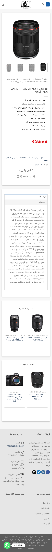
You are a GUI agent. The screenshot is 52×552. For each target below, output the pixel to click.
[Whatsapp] (7, 545)
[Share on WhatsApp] (34, 176)
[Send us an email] (34, 472)
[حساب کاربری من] (3, 4)
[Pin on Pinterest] (21, 176)
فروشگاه (37, 79)
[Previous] (44, 37)
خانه (46, 79)
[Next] (6, 37)
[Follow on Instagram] (43, 472)
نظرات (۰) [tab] (42, 202)
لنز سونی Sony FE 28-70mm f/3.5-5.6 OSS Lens (37, 396)
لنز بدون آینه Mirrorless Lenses (27, 80)
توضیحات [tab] (42, 197)
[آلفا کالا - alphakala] (26, 4)
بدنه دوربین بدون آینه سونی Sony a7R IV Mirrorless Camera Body (14, 397)
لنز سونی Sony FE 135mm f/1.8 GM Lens (37, 339)
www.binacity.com (26, 548)
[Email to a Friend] (24, 176)
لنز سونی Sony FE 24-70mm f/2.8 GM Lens (14, 339)
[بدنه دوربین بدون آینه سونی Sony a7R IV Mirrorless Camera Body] (14, 380)
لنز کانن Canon (17, 81)
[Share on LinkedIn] (18, 176)
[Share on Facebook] (31, 176)
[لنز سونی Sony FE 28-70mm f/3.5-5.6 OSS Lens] (37, 380)
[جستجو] (43, 4)
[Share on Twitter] (28, 176)
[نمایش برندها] (40, 141)
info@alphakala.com (15, 446)
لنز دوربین (26, 79)
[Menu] (48, 4)
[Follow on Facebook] (48, 472)
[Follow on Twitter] (39, 472)
